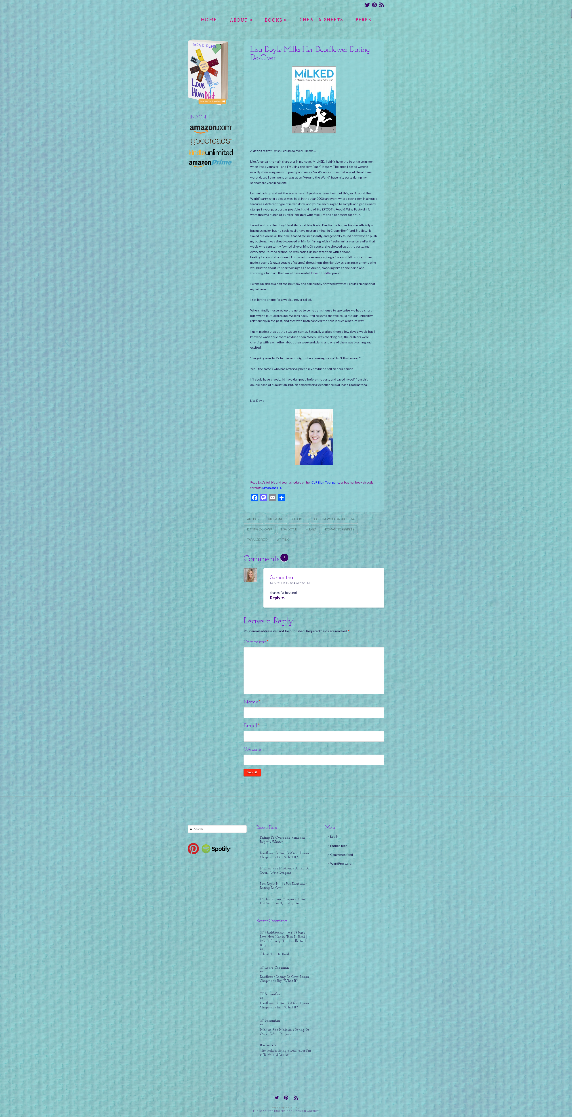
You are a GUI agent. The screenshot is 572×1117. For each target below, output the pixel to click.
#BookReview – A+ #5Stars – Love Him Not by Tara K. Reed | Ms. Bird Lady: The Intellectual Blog (283, 939)
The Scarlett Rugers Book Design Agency (286, 1111)
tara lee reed (257, 539)
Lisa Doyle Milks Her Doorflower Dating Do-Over (283, 886)
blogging (275, 519)
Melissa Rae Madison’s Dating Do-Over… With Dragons (285, 871)
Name (252, 702)
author (253, 519)
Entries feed (338, 846)
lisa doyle (289, 529)
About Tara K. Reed (274, 954)
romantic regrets (339, 529)
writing (283, 539)
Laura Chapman (277, 968)
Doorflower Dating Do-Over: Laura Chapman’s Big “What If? (284, 855)
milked (311, 529)
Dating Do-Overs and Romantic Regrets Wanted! (282, 840)
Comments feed (341, 854)
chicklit (298, 519)
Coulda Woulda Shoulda (334, 519)
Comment (256, 642)
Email (252, 725)
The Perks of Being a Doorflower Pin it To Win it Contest (285, 1053)
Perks (363, 20)
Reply (275, 597)
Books (273, 20)
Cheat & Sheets (321, 20)
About (239, 20)
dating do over (259, 529)
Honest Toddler (320, 273)
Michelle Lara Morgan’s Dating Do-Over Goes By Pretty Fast (283, 901)
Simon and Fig (271, 488)
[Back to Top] (566, 1111)
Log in (334, 836)
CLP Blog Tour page (325, 482)
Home (209, 20)
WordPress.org (340, 863)
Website (252, 749)
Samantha (281, 577)
